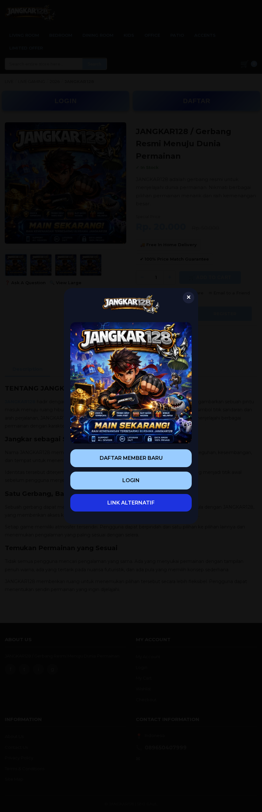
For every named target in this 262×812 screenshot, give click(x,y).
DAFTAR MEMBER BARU (131, 458)
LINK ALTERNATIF (131, 503)
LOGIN (131, 480)
